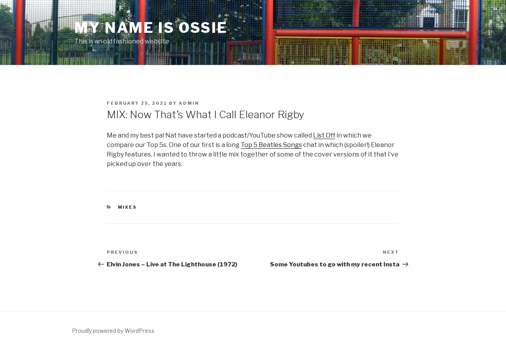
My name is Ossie (151, 27)
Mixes (127, 207)
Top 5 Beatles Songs (271, 145)
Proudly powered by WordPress (113, 330)
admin (189, 103)
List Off (324, 135)
